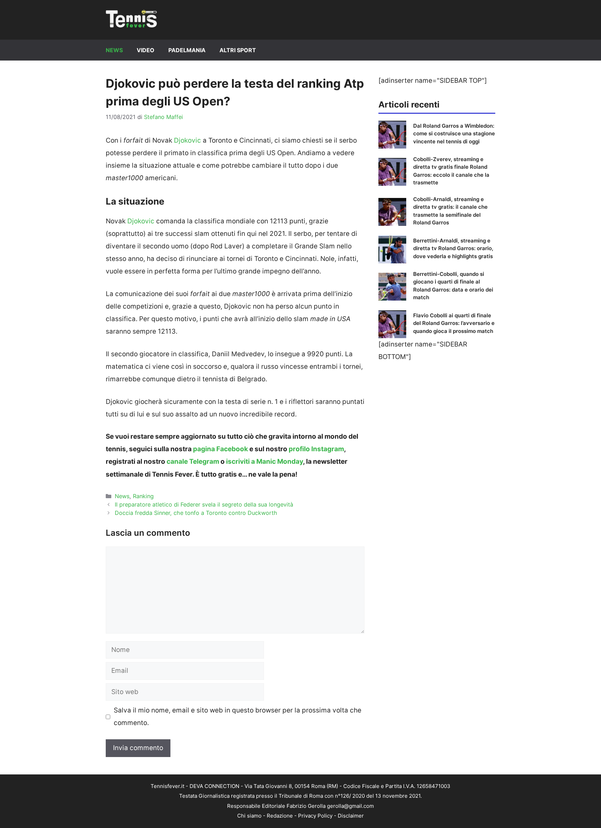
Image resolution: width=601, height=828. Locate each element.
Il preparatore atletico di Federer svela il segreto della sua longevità (204, 504)
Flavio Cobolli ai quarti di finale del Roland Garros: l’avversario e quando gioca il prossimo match (454, 323)
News (114, 50)
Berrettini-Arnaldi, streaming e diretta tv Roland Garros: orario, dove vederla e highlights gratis (453, 248)
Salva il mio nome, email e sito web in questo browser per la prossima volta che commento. (237, 716)
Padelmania (187, 50)
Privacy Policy (315, 815)
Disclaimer (351, 815)
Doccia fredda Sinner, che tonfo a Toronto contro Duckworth (196, 512)
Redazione (280, 815)
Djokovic (187, 140)
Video (145, 50)
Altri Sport (237, 50)
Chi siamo (249, 815)
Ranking (143, 496)
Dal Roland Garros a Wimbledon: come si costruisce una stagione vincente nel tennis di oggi (454, 133)
